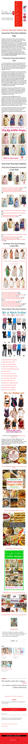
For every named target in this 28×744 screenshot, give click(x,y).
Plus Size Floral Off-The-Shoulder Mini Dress (13, 294)
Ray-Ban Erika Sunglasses (9, 387)
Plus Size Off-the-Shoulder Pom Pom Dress (13, 303)
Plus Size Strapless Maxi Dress (10, 293)
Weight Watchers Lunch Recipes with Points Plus (14, 592)
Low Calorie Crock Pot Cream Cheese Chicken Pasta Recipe (14, 686)
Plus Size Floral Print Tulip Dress (10, 292)
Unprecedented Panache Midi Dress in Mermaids (14, 213)
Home (17, 2)
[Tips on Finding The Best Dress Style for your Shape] (6, 664)
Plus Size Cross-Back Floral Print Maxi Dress (13, 298)
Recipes (17, 7)
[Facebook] (11, 641)
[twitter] (24, 7)
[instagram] (24, 20)
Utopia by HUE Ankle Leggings (10, 359)
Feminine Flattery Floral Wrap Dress (11, 190)
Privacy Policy (4, 726)
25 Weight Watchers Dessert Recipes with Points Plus (14, 614)
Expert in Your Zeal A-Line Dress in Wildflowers (13, 187)
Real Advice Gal (13, 740)
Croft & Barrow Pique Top (9, 380)
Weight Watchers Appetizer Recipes (14, 548)
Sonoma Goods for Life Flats (9, 385)
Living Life (17, 10)
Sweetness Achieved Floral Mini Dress (11, 189)
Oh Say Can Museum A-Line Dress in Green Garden (15, 234)
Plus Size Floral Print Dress (9, 296)
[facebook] (24, 10)
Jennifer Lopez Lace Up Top (9, 373)
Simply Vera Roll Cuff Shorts (9, 364)
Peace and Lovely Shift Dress (9, 216)
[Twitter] (14, 641)
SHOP (17, 22)
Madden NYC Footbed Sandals (10, 382)
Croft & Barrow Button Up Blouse (10, 375)
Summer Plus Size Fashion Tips (14, 30)
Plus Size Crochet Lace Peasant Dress (12, 305)
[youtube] (24, 13)
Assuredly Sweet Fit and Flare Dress (11, 237)
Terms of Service (17, 735)
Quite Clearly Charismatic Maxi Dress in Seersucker (15, 191)
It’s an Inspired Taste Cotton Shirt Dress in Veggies (14, 210)
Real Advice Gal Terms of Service (9, 724)
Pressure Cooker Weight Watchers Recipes (14, 510)
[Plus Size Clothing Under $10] (18, 651)
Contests (17, 18)
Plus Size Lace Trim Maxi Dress (10, 306)
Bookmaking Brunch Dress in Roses (11, 215)
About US (17, 5)
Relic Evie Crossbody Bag (9, 389)
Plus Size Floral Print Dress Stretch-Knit (12, 297)
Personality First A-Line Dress (10, 238)
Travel (17, 20)
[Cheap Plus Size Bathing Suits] (6, 651)
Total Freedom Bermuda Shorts (10, 366)
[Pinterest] (13, 641)
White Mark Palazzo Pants (9, 362)
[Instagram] (16, 641)
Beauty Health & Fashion (17, 15)
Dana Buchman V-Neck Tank (9, 378)
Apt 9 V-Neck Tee (6, 371)
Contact (17, 24)
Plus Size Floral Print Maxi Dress (10, 301)
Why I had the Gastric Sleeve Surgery (13, 681)
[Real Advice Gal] (8, 14)
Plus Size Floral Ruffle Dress (9, 302)
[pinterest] (24, 17)
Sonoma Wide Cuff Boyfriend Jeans (11, 369)
